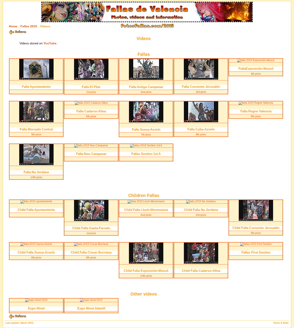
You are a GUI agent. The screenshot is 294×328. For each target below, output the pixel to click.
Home (13, 26)
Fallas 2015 (28, 26)
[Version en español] (283, 26)
